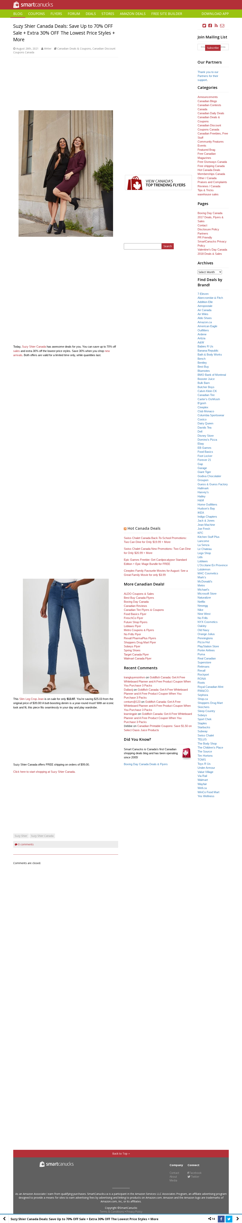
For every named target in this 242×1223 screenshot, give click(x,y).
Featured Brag (206, 149)
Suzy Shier (21, 836)
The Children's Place (210, 747)
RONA (202, 678)
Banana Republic (208, 350)
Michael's (203, 589)
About (173, 1176)
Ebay (201, 443)
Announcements (208, 97)
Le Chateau (205, 549)
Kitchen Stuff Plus (209, 536)
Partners (203, 233)
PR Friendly (205, 237)
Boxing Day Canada (136, 601)
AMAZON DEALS (133, 13)
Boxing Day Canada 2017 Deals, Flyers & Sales (210, 217)
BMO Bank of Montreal (212, 374)
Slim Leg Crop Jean (31, 698)
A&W (201, 342)
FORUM (74, 13)
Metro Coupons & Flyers (139, 630)
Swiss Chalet (206, 735)
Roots (201, 682)
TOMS (202, 759)
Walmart (203, 779)
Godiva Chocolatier (209, 476)
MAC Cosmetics (208, 573)
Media (173, 1180)
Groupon (203, 480)
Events (202, 145)
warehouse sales (208, 194)
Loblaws (203, 561)
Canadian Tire (206, 395)
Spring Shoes (132, 650)
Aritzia (201, 338)
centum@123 (132, 701)
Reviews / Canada (209, 186)
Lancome (203, 541)
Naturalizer (204, 597)
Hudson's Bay (206, 508)
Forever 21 (204, 459)
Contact (202, 225)
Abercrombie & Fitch (210, 297)
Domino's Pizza (207, 439)
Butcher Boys (206, 387)
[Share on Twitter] (229, 1219)
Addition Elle (205, 302)
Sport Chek (205, 719)
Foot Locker (205, 455)
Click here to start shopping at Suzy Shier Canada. (44, 771)
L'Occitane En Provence (213, 565)
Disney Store (206, 435)
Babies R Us (205, 346)
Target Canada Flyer (136, 654)
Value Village (205, 771)
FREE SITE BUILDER (166, 13)
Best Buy (203, 366)
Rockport (203, 674)
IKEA (201, 512)
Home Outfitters (207, 504)
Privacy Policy (134, 1211)
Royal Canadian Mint (210, 686)
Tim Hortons (205, 755)
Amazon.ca (205, 322)
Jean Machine (206, 524)
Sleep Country (206, 711)
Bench (202, 358)
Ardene (202, 334)
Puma (201, 654)
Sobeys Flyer (132, 646)
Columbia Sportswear (211, 415)
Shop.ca (203, 698)
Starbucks (204, 727)
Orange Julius (206, 634)
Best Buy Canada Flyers (139, 597)
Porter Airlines (206, 650)
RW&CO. (203, 690)
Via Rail (202, 775)
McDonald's (205, 581)
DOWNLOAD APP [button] (215, 13)
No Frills (203, 618)
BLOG (17, 13)
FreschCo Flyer (133, 618)
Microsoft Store (207, 593)
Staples (202, 723)
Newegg (203, 605)
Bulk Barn (204, 382)
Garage (202, 468)
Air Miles (203, 314)
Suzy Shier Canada (34, 346)
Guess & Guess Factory (213, 484)
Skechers (203, 707)
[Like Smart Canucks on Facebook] (210, 25)
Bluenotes (204, 370)
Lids (200, 557)
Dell (200, 431)
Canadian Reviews (135, 605)
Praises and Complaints (212, 182)
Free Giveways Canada (212, 161)
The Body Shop (207, 743)
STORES (108, 13)
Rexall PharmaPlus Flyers (140, 638)
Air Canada (204, 310)
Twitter (194, 1176)
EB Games (204, 447)
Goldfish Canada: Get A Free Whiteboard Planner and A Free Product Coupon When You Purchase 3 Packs (157, 681)
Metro (201, 585)
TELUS (202, 739)
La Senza (203, 545)
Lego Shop (204, 553)
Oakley (202, 625)
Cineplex (203, 407)
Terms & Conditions (112, 1211)
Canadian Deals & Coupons (74, 48)
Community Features (211, 141)
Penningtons (205, 638)
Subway (203, 731)
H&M (201, 500)
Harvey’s (203, 492)
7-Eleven (203, 293)
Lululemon (204, 569)
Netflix (201, 601)
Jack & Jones (206, 520)
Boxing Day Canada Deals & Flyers (146, 764)
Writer (47, 48)
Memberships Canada (211, 173)
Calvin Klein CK (207, 391)
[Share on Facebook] (221, 1219)
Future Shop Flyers (135, 622)
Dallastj (128, 689)
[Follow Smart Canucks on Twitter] (204, 25)
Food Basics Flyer (135, 614)
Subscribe (213, 48)
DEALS (91, 13)
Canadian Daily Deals (211, 113)
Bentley (202, 362)
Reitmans (203, 666)
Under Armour (206, 767)
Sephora (203, 695)
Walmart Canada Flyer (137, 658)
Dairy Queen (205, 423)
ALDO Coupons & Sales (139, 593)
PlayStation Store (208, 646)
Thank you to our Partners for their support (208, 76)
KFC (200, 532)
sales (16, 351)
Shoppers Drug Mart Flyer (140, 642)
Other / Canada (207, 178)
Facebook (195, 1173)
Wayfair (202, 784)
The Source (205, 751)
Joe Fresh (204, 528)
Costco (202, 419)
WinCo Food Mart (208, 792)
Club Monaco (206, 411)
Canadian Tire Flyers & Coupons (144, 609)
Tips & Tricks (206, 190)
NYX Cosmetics (208, 622)
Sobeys (202, 715)
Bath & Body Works (210, 354)
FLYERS (56, 13)
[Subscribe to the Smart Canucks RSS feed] (216, 25)
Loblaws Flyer (132, 626)
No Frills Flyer (132, 634)
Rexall (201, 670)
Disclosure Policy (208, 229)
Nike (200, 609)
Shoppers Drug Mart (210, 702)
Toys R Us (204, 763)
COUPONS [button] (36, 13)
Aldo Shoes (205, 318)
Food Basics (205, 451)
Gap (200, 464)
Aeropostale (205, 305)
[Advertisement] (121, 19)
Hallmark (203, 488)
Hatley (202, 496)
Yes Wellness (206, 796)
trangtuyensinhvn (134, 677)
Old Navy (203, 630)
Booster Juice (206, 378)
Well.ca (202, 788)
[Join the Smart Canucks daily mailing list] (222, 25)
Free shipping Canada (211, 166)
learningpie (130, 713)
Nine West (204, 613)
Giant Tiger (204, 472)
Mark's (202, 577)
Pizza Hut (204, 642)
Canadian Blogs (207, 101)
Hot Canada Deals (144, 528)
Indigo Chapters (207, 516)
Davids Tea (204, 427)
